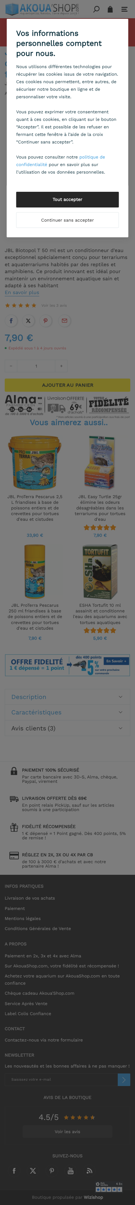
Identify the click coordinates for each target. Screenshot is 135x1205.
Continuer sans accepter (67, 220)
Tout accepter (68, 199)
